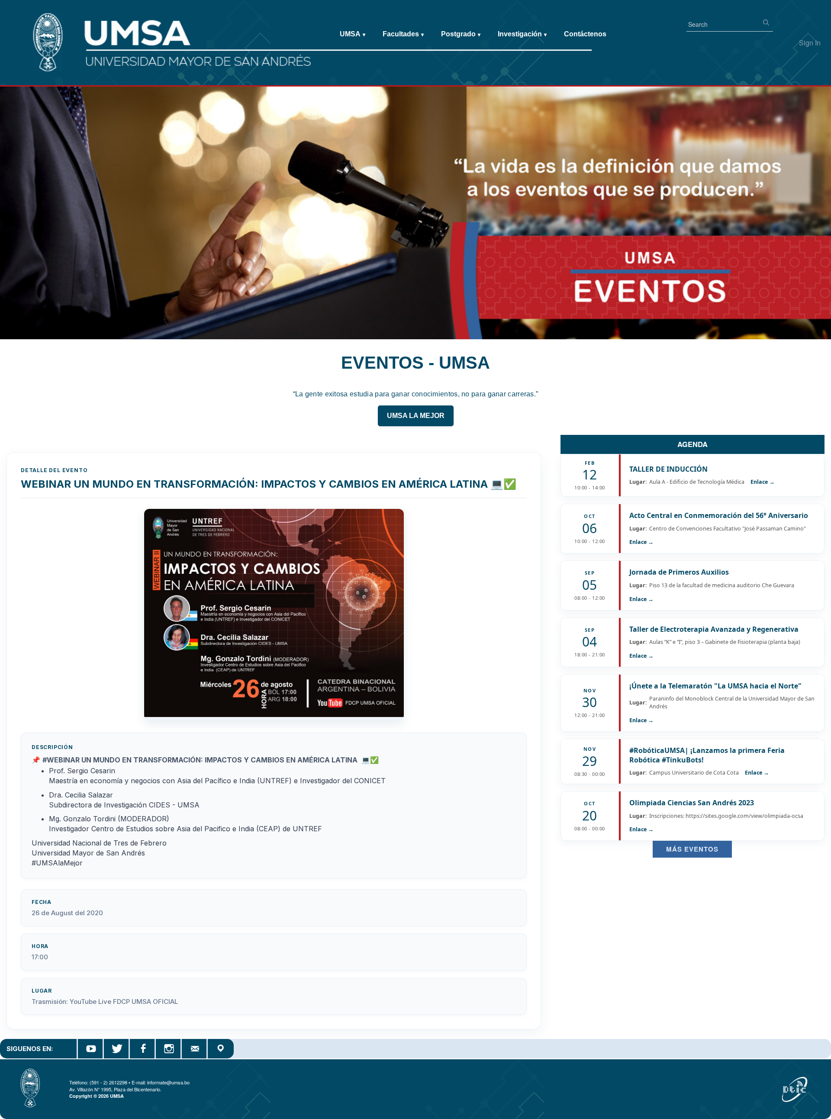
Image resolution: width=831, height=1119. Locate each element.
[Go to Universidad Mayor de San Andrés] (20, 26)
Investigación (522, 34)
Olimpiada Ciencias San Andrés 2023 (691, 802)
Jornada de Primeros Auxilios (679, 572)
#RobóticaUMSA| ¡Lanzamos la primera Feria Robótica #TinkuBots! (707, 755)
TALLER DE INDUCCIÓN (668, 469)
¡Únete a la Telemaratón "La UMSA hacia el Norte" (715, 686)
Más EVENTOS (692, 849)
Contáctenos (585, 34)
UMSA (352, 34)
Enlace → (762, 482)
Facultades (403, 34)
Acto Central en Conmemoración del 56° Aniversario (718, 515)
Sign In (810, 43)
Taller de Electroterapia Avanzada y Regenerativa (714, 629)
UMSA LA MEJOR (415, 415)
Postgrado (460, 34)
